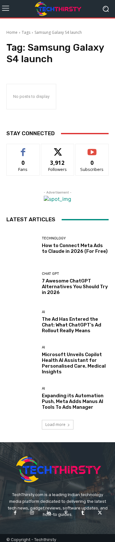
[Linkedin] (49, 513)
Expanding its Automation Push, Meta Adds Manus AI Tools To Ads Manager (72, 401)
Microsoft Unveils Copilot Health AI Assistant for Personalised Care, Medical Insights (74, 363)
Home (12, 32)
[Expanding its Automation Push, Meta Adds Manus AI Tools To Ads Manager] (21, 398)
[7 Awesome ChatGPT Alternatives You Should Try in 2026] (21, 283)
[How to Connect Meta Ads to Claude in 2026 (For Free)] (21, 245)
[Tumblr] (83, 513)
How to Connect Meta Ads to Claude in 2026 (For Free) (75, 248)
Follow (57, 148)
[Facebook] (15, 513)
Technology (54, 238)
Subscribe (92, 148)
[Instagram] (32, 513)
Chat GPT (50, 273)
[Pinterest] (66, 513)
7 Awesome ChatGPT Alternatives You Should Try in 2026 (75, 286)
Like (23, 148)
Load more (55, 424)
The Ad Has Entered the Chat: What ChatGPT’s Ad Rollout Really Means (71, 324)
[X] (100, 513)
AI (43, 312)
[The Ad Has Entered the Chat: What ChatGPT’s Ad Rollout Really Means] (21, 321)
